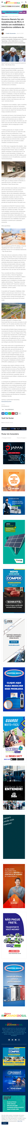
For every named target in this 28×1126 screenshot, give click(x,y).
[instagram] (19, 1040)
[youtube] (15, 1040)
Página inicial (4, 16)
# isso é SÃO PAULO (14, 16)
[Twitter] (6, 413)
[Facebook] (2, 413)
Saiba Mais (19, 1121)
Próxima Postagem (21, 438)
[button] (2, 2)
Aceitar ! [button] (5, 1123)
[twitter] (12, 1040)
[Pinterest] (13, 413)
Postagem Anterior (6, 438)
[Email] (16, 413)
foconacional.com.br (6, 401)
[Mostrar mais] (19, 413)
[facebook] (9, 1040)
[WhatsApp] (9, 413)
